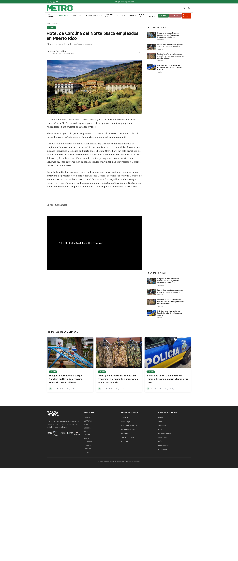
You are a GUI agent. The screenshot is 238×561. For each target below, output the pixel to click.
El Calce (87, 452)
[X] (51, 2)
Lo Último (88, 421)
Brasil (160, 417)
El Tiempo (88, 442)
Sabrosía (87, 448)
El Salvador (162, 449)
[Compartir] (139, 52)
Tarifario (124, 433)
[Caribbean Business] (63, 433)
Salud (86, 431)
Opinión (87, 435)
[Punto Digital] (70, 433)
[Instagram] (54, 2)
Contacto (124, 417)
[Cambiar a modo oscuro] (189, 8)
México (161, 441)
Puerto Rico (163, 445)
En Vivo (87, 417)
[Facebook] (47, 2)
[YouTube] (57, 2)
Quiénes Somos (127, 437)
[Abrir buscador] (184, 8)
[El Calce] (56, 433)
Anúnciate (125, 441)
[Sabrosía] (77, 433)
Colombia (162, 425)
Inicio (48, 24)
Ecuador (161, 429)
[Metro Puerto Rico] (49, 433)
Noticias (55, 24)
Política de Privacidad (129, 425)
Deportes (87, 428)
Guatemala (162, 437)
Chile (160, 421)
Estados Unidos (164, 433)
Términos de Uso (128, 429)
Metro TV (87, 438)
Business (87, 445)
